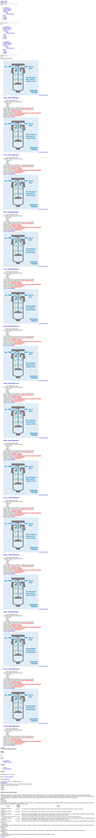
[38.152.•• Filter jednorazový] (49, 649)
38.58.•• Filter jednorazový (11, 383)
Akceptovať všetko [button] (13, 785)
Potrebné (4, 800)
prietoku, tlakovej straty (16, 115)
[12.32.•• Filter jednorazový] (49, 135)
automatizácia (6, 760)
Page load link (4, 782)
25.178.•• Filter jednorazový (11, 726)
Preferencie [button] (3, 822)
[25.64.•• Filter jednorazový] (49, 306)
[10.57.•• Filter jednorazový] (49, 192)
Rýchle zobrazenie (11, 116)
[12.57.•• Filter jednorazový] (49, 249)
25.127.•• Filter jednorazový (11, 497)
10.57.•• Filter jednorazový (11, 212)
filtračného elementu (20, 114)
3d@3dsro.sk (7, 779)
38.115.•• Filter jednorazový (11, 554)
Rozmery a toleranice (17, 111)
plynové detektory (7, 768)
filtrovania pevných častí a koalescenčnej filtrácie (29, 113)
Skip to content (4, 1)
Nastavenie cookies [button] (5, 785)
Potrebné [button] (2, 798)
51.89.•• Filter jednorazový (11, 612)
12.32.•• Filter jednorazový (11, 155)
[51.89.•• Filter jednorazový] (49, 592)
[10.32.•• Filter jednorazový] (49, 78)
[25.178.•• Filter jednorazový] (49, 706)
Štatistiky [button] (3, 827)
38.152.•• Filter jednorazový (11, 669)
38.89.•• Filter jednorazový (11, 440)
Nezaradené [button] (3, 831)
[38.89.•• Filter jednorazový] (49, 420)
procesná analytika (7, 762)
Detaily (5, 116)
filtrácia (5, 767)
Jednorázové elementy (16, 110)
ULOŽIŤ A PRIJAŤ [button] (5, 835)
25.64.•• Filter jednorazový (11, 326)
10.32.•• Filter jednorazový (11, 97)
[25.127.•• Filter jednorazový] (49, 477)
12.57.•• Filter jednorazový (11, 269)
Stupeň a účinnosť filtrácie (27, 109)
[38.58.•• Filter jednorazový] (49, 363)
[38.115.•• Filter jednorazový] (49, 535)
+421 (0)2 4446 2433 (8, 776)
